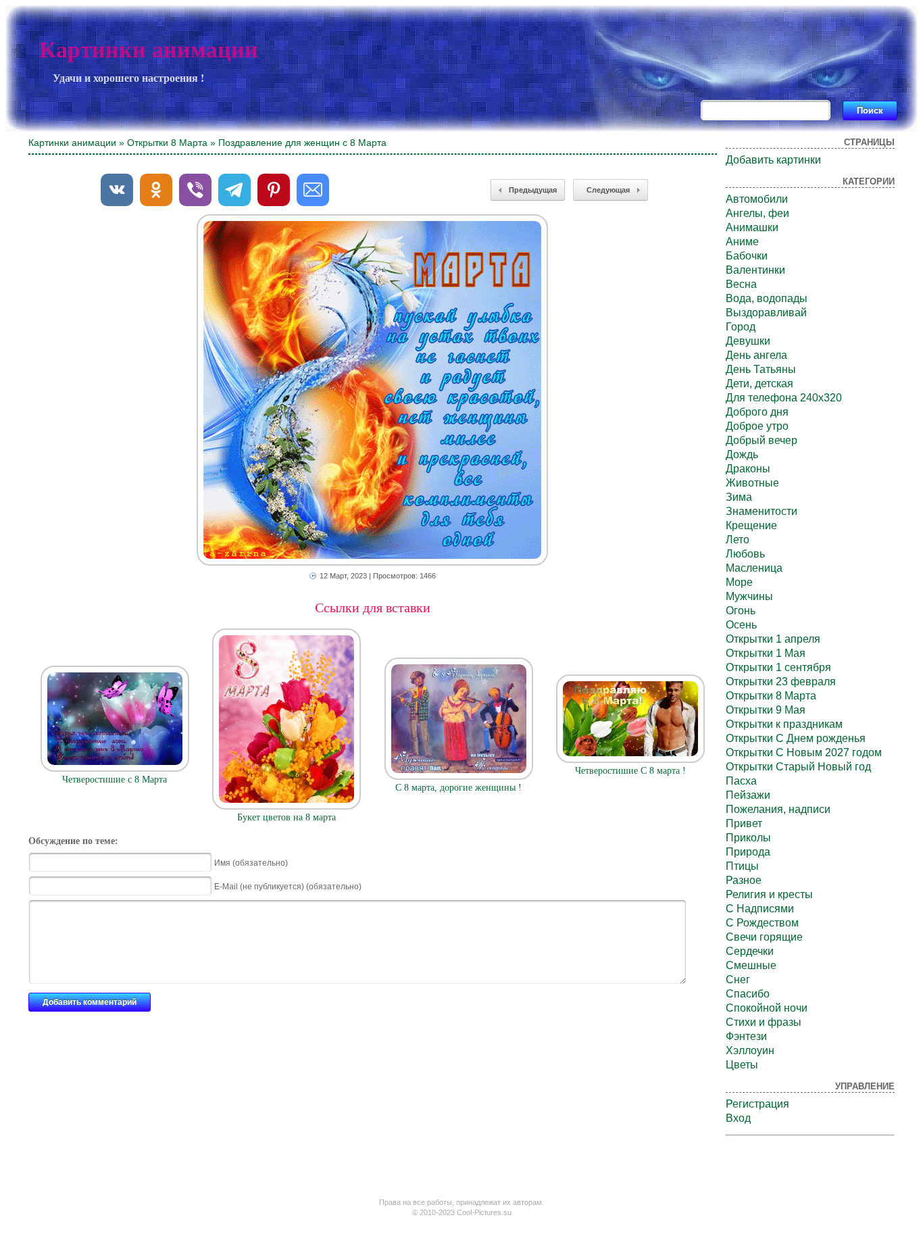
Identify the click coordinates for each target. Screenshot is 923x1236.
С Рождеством (762, 923)
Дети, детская (759, 383)
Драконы (748, 468)
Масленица (754, 568)
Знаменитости (761, 511)
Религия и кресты (769, 894)
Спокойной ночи (766, 1008)
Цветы (742, 1064)
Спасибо (748, 993)
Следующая (608, 190)
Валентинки (755, 270)
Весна (741, 284)
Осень (741, 625)
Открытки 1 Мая (765, 653)
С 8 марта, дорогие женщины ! (458, 788)
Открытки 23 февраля (781, 681)
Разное (744, 880)
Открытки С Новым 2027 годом (804, 752)
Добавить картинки (773, 160)
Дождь (742, 454)
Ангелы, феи (757, 213)
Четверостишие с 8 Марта (114, 779)
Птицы (742, 866)
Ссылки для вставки (372, 607)
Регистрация (757, 1104)
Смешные (751, 965)
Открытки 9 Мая (765, 710)
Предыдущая (533, 190)
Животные (752, 483)
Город (740, 326)
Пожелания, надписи (778, 809)
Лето (737, 539)
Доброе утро (757, 426)
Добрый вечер (761, 440)
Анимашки (752, 227)
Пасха (741, 781)
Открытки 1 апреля (773, 639)
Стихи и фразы (763, 1022)
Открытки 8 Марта (167, 142)
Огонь (740, 610)
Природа (748, 852)
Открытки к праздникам (784, 724)
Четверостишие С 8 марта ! (630, 771)
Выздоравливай (766, 312)
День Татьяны (761, 369)
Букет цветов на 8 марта (286, 817)
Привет (744, 823)
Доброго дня (757, 412)
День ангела (756, 355)
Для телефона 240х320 (784, 397)
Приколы (748, 837)
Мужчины (749, 596)
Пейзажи (748, 795)
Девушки (748, 341)
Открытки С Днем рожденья (796, 738)
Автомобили (757, 199)
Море (739, 582)
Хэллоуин (750, 1050)
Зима (739, 497)
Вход (738, 1118)
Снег (738, 979)
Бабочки (747, 256)
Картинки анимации (148, 49)
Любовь (745, 554)
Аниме (742, 241)
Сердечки (750, 951)
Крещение (751, 525)
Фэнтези (746, 1036)
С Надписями (760, 908)
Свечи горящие (764, 937)
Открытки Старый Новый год (798, 766)
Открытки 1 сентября (778, 667)
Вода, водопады (766, 298)
